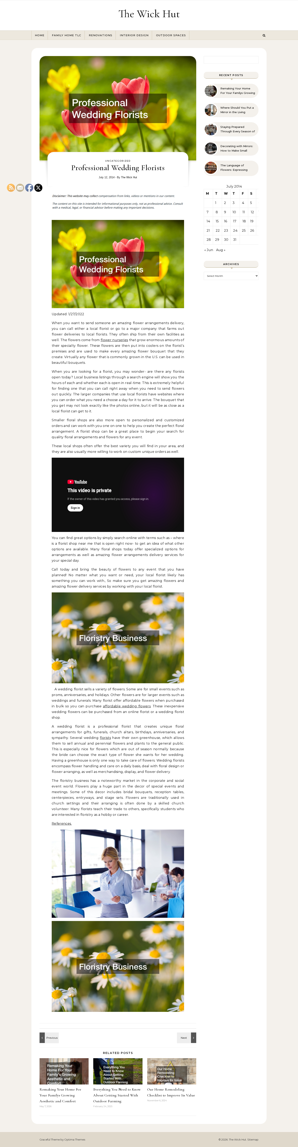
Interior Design (134, 35)
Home (39, 35)
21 (208, 230)
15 (217, 221)
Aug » (220, 250)
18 (244, 221)
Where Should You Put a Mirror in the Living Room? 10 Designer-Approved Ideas (237, 110)
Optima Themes (74, 1139)
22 (218, 230)
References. (62, 824)
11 (243, 212)
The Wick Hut (149, 13)
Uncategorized (118, 160)
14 (208, 221)
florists (105, 738)
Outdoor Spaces (171, 35)
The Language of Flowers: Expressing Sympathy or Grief (234, 168)
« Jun (208, 250)
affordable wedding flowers (127, 706)
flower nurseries (114, 340)
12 (252, 212)
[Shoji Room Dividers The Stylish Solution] (187, 1037)
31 (234, 240)
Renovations (100, 35)
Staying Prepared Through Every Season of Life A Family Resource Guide (237, 129)
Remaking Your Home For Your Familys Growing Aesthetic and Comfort (60, 1095)
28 (209, 240)
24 (235, 230)
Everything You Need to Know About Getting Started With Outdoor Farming (117, 1095)
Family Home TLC (66, 35)
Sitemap (252, 1139)
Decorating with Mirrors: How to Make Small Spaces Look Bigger (236, 148)
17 (234, 221)
